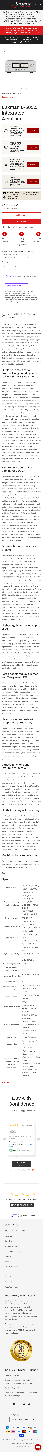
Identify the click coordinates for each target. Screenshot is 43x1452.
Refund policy (35, 1440)
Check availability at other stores (17, 257)
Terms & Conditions (12, 1251)
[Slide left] (16, 88)
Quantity (5, 262)
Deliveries (8, 1261)
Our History (9, 1241)
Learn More (33, 131)
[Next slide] (38, 1139)
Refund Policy (10, 1282)
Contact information (22, 1446)
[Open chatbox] (38, 1447)
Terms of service (28, 1443)
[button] (2, 4)
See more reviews (21, 1164)
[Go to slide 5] (16, 1157)
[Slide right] (26, 88)
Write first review (22, 1205)
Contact (8, 1277)
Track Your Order (11, 1287)
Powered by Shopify (22, 1440)
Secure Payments (11, 1267)
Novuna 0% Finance (12, 1246)
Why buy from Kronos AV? (15, 1231)
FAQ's (7, 1272)
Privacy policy (16, 1443)
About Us (8, 1236)
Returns (8, 1256)
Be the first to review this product (21, 1200)
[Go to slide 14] (20, 1158)
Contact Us (32, 164)
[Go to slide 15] (22, 1158)
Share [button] (6, 1083)
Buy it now (21, 222)
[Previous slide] (4, 1139)
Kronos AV (12, 1440)
